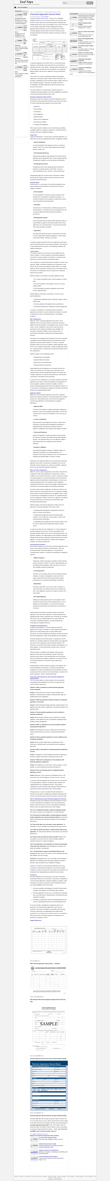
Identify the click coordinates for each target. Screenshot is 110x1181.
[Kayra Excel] (27, 5)
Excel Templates (38, 12)
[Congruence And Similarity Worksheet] (74, 69)
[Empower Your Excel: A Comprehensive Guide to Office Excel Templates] (34, 1153)
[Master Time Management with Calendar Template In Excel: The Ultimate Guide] (74, 41)
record (43, 1134)
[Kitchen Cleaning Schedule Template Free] (74, 27)
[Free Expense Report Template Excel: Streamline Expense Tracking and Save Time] (74, 47)
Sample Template (52, 1176)
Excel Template (88, 1176)
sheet (46, 1134)
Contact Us (21, 1176)
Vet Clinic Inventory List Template (86, 16)
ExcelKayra (49, 1129)
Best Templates (70, 1176)
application (34, 1134)
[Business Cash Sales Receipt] (74, 54)
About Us (16, 1176)
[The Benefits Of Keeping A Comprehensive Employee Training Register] (74, 61)
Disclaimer (27, 1176)
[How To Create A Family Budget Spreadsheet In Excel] (19, 67)
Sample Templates (61, 1176)
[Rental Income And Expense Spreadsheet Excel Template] (19, 53)
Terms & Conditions (22, 7)
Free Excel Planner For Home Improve (48, 1156)
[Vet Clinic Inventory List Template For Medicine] (74, 17)
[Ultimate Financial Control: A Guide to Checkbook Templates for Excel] (34, 1145)
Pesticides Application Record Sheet (39, 18)
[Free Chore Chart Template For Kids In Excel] (34, 1139)
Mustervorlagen (57, 1178)
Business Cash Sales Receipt (85, 52)
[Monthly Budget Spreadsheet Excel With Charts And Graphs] (19, 14)
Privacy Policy (34, 1176)
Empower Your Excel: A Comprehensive (49, 1150)
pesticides (39, 1134)
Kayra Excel (59, 1179)
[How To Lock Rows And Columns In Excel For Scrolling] (74, 33)
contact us (53, 1131)
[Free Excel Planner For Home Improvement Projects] (34, 1159)
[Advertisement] (21, 108)
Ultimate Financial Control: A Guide (47, 1144)
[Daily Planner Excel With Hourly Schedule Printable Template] (19, 40)
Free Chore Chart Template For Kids (48, 1137)
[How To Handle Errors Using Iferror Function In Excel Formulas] (19, 27)
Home (31, 12)
